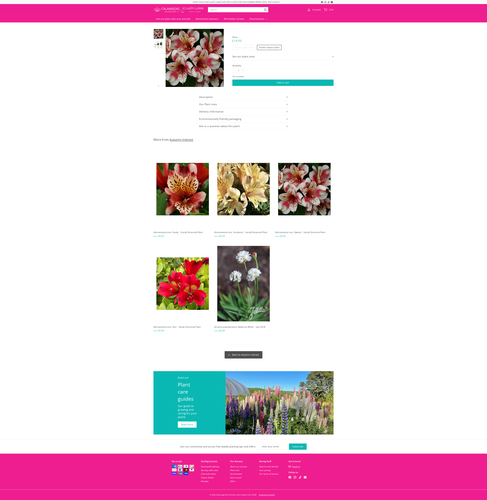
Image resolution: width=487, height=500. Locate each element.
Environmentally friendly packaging (220, 119)
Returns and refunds (268, 466)
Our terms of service (268, 474)
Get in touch (235, 477)
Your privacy (265, 470)
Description (206, 97)
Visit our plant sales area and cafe (173, 18)
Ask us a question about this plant (219, 126)
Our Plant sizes (208, 104)
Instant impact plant (269, 47)
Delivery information (211, 111)
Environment (236, 474)
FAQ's (232, 481)
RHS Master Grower (234, 18)
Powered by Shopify (267, 495)
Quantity (236, 65)
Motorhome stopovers (207, 18)
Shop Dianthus (257, 18)
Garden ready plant (245, 48)
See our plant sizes (243, 56)
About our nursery (238, 466)
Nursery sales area (209, 470)
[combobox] (238, 9)
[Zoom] (195, 58)
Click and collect (208, 474)
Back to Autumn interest (245, 354)
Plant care (234, 470)
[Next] (158, 85)
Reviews (204, 481)
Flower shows (207, 477)
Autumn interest (181, 140)
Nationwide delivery (210, 466)
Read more (187, 424)
